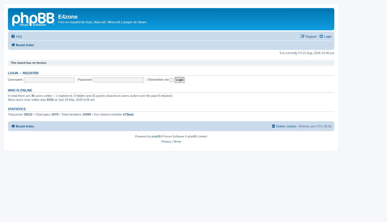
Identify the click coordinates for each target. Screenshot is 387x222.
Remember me (159, 79)
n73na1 (128, 114)
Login (13, 73)
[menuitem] (16, 36)
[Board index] (33, 18)
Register (31, 73)
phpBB (156, 136)
